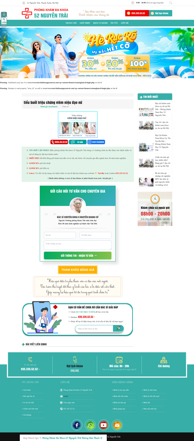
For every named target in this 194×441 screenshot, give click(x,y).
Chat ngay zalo (69, 403)
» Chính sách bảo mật (30, 409)
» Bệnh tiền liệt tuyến (120, 396)
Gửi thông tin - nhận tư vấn (77, 255)
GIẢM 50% (34, 163)
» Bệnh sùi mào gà (119, 403)
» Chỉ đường (26, 415)
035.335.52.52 (138, 13)
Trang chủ (71, 23)
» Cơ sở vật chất (28, 403)
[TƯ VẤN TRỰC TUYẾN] (85, 312)
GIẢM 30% (34, 168)
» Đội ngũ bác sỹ (28, 396)
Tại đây (101, 173)
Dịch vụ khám (100, 23)
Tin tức (114, 23)
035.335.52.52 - (86, 317)
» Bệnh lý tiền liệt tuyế (150, 396)
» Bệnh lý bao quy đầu (120, 390)
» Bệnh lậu (146, 403)
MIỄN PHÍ (34, 158)
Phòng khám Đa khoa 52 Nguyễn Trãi (77, 390)
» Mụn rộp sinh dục (149, 409)
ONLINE (74, 370)
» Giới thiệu (26, 390)
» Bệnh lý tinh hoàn (149, 390)
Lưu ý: (32, 173)
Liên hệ (125, 23)
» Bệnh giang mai (118, 409)
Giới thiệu (85, 23)
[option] (97, 53)
